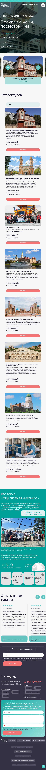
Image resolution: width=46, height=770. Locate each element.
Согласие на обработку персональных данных (23, 751)
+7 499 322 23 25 (32, 4)
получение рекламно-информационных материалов (24, 660)
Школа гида (15, 1)
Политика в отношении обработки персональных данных (22, 747)
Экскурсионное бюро (5, 1)
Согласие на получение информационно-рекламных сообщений (24, 764)
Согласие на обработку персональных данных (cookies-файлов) (23, 760)
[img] (4, 740)
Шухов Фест (32, 1)
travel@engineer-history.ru (31, 6)
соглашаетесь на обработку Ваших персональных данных (27, 728)
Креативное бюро (25, 1)
